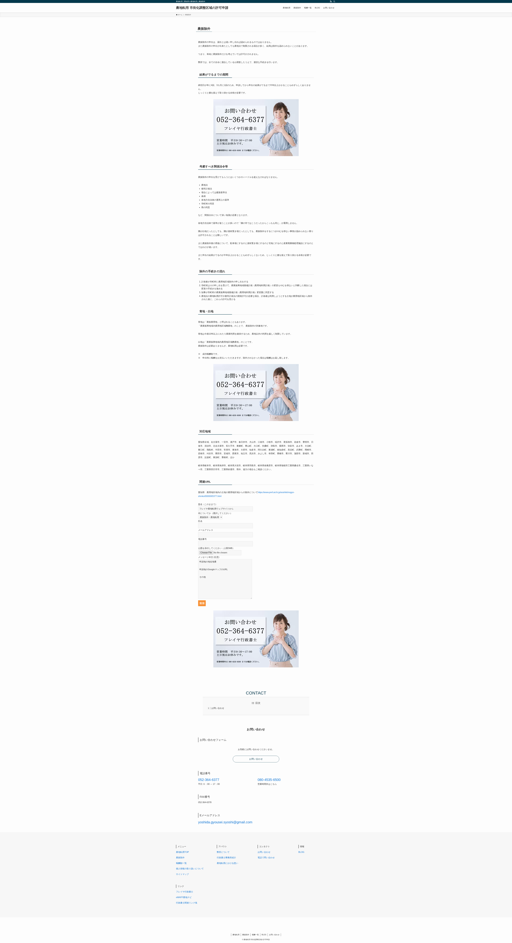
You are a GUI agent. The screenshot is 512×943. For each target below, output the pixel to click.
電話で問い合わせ (266, 857)
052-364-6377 (208, 780)
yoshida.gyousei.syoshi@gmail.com (225, 822)
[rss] (331, 1)
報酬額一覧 (181, 863)
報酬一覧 (255, 935)
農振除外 (180, 857)
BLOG (301, 852)
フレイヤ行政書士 (184, 892)
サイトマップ (182, 874)
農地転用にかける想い (227, 863)
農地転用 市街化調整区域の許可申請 (202, 7)
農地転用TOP (182, 852)
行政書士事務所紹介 (226, 857)
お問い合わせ (217, 708)
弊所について (223, 852)
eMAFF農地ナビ (184, 897)
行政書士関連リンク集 (186, 903)
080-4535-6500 (269, 780)
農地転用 (236, 935)
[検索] (334, 1)
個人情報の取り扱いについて (190, 868)
